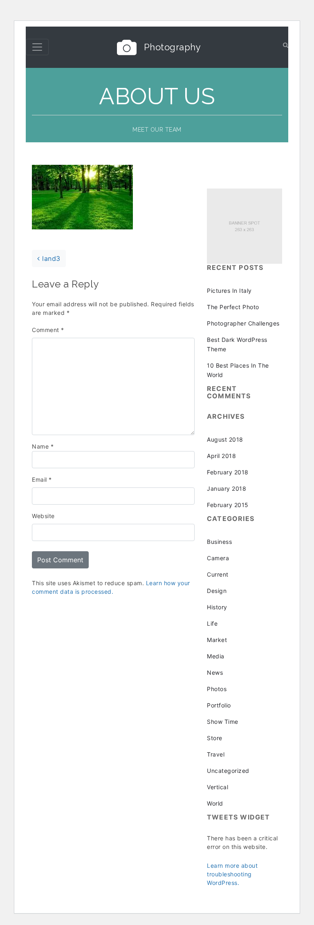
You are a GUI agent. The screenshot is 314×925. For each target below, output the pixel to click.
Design (217, 590)
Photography (172, 47)
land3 (50, 258)
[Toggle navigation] (37, 47)
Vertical (217, 787)
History (217, 607)
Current (218, 574)
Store (214, 737)
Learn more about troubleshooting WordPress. (232, 874)
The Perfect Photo (233, 306)
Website (43, 515)
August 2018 (225, 439)
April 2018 (221, 455)
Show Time (222, 721)
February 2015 (228, 504)
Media (215, 656)
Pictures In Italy (229, 290)
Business (219, 541)
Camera (218, 558)
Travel (215, 754)
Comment (48, 329)
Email (42, 479)
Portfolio (219, 705)
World (215, 803)
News (215, 672)
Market (217, 639)
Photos (217, 688)
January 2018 (226, 488)
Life (212, 623)
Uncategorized (228, 770)
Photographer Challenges (243, 323)
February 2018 (228, 472)
